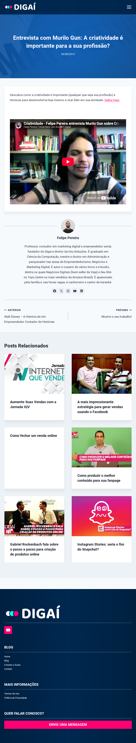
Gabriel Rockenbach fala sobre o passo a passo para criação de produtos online (34, 549)
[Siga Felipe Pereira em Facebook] (55, 291)
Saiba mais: (112, 100)
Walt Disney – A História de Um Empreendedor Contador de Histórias (29, 316)
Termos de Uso (11, 693)
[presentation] (34, 374)
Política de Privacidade (15, 698)
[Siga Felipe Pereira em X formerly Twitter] (61, 291)
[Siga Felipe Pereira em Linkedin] (81, 291)
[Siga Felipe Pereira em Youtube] (75, 291)
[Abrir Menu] (128, 7)
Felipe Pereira (68, 238)
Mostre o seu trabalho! (116, 313)
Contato (8, 669)
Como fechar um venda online (33, 435)
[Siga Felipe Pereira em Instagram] (68, 291)
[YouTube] (8, 630)
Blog (6, 660)
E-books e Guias (12, 665)
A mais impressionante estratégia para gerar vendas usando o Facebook (100, 407)
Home (7, 656)
